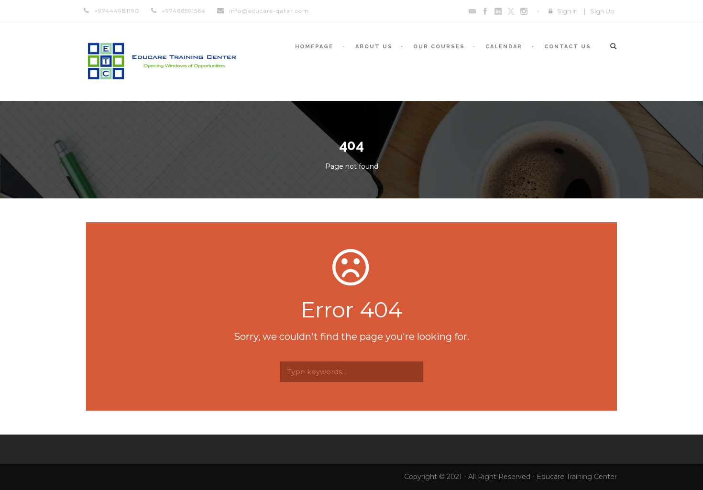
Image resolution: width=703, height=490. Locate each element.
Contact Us (567, 47)
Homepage (314, 47)
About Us (374, 47)
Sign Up (602, 11)
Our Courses (439, 47)
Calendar (503, 47)
